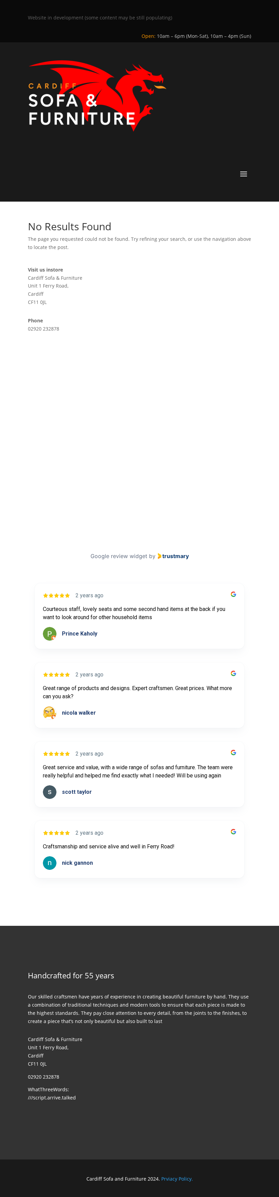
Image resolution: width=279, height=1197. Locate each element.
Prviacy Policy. (177, 1179)
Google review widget (119, 556)
